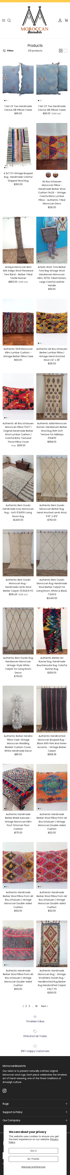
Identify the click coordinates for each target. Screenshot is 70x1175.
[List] (65, 51)
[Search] (10, 20)
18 (36, 1006)
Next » (44, 1006)
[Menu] (3, 20)
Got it (33, 1150)
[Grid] (61, 51)
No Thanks (33, 1159)
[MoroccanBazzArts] (35, 20)
